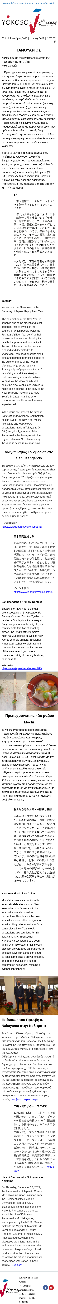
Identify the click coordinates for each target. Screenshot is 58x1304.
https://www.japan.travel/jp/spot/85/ (33, 592)
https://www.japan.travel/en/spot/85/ (22, 526)
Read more (16, 1264)
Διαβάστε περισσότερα (25, 1099)
